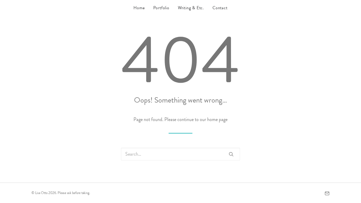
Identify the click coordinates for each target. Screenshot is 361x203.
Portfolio (161, 8)
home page (217, 119)
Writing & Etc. (191, 8)
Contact (220, 8)
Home (139, 8)
